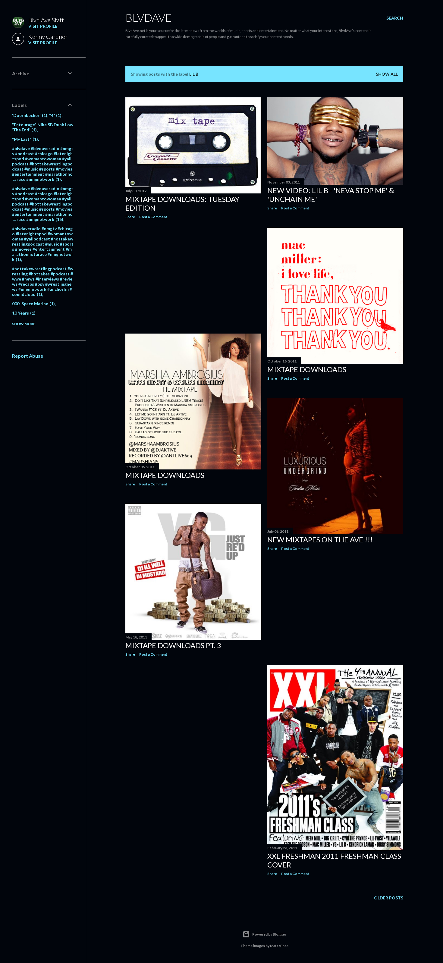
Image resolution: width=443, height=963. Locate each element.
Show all (387, 74)
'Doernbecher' (29, 115)
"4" (54, 115)
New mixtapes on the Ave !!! (320, 539)
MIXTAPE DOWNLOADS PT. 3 (173, 645)
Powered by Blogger (269, 934)
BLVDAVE (148, 17)
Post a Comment (153, 217)
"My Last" (24, 139)
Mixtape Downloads (306, 369)
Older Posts (388, 897)
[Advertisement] (193, 276)
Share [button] (130, 217)
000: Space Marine (32, 303)
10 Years (23, 312)
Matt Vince (279, 945)
